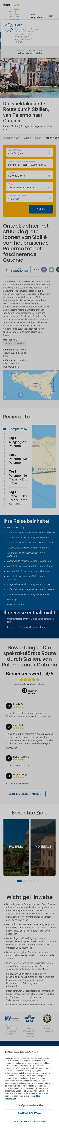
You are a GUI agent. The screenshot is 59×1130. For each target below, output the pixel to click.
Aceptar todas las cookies (29, 1121)
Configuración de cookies (30, 1105)
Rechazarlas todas (29, 1112)
